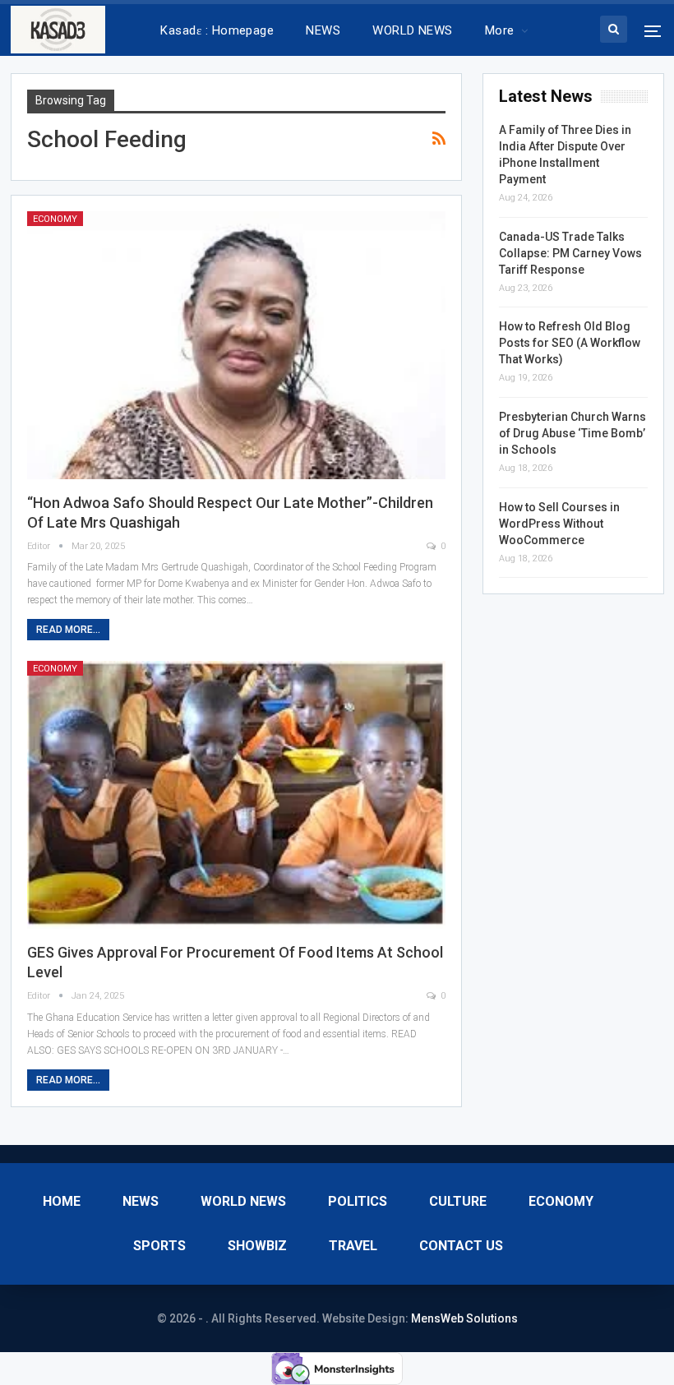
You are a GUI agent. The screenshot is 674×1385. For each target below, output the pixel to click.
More (500, 30)
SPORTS (159, 1245)
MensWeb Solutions (464, 1318)
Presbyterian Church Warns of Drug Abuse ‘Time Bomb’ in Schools (572, 433)
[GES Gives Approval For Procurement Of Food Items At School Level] (236, 795)
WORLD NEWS (412, 30)
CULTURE (458, 1201)
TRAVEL (353, 1245)
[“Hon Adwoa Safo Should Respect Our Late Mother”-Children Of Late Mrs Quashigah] (236, 345)
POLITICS (357, 1201)
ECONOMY (55, 219)
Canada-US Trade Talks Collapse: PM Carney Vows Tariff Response (570, 253)
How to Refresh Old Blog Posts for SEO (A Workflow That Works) (569, 343)
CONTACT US (461, 1245)
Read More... (68, 629)
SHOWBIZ (257, 1245)
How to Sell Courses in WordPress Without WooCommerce (559, 524)
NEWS (323, 30)
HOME (62, 1201)
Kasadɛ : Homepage (217, 30)
